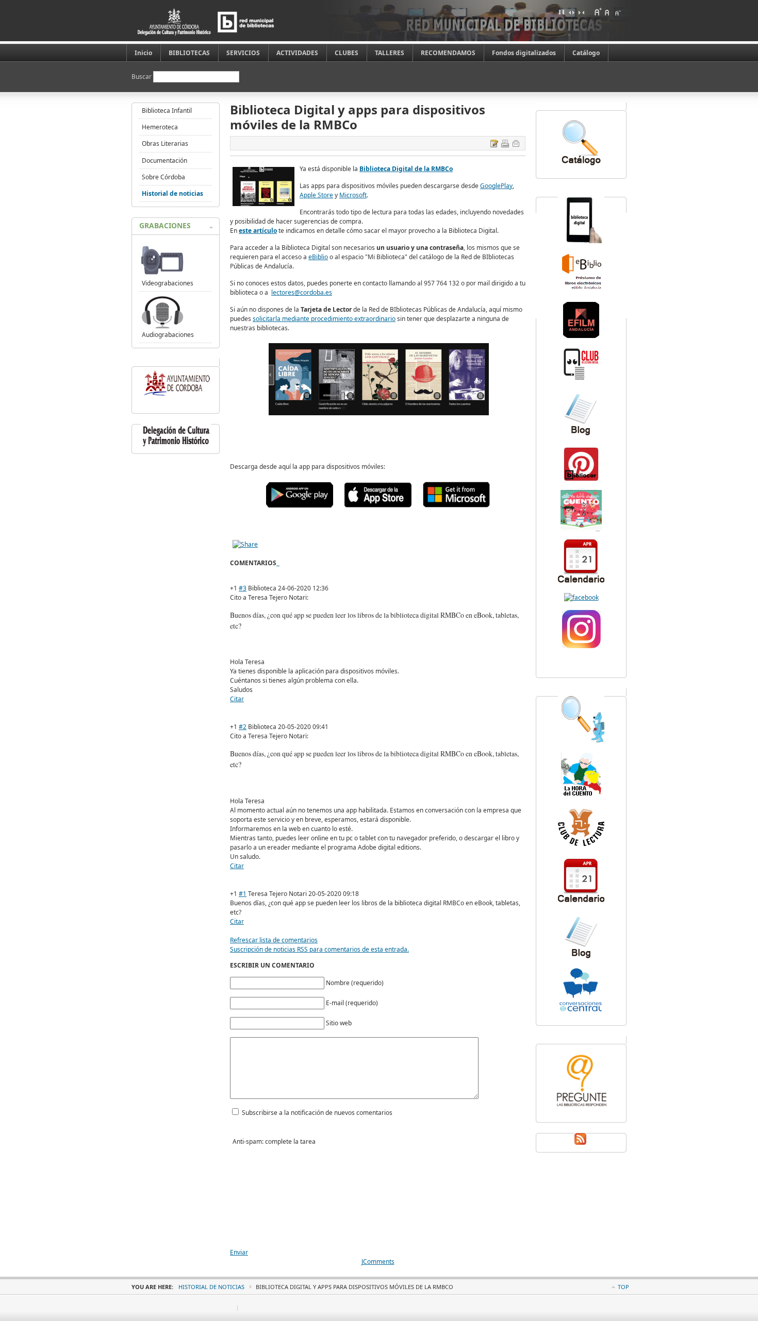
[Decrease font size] (617, 12)
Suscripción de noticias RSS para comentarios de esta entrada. (319, 949)
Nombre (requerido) (355, 982)
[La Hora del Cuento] (581, 528)
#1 (242, 893)
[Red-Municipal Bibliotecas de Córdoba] (581, 597)
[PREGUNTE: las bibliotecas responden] (581, 1107)
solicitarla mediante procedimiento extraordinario (324, 318)
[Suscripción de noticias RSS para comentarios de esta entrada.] (277, 562)
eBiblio (318, 256)
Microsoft (353, 195)
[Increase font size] (598, 12)
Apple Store (316, 195)
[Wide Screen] (571, 12)
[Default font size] (607, 12)
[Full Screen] (561, 12)
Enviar (239, 1252)
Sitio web (339, 1023)
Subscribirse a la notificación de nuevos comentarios (317, 1112)
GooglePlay (496, 185)
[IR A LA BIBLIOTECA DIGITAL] (378, 415)
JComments (377, 1261)
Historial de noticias (211, 1287)
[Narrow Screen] (581, 12)
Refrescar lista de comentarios (274, 940)
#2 (242, 726)
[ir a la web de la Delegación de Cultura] (176, 446)
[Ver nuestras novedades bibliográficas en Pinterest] (581, 480)
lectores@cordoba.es (301, 292)
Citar (237, 699)
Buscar (142, 76)
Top (623, 1287)
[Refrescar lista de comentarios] (278, 562)
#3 (242, 588)
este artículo (258, 230)
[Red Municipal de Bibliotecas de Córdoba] (221, 22)
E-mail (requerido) (352, 1002)
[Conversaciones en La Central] (581, 1010)
